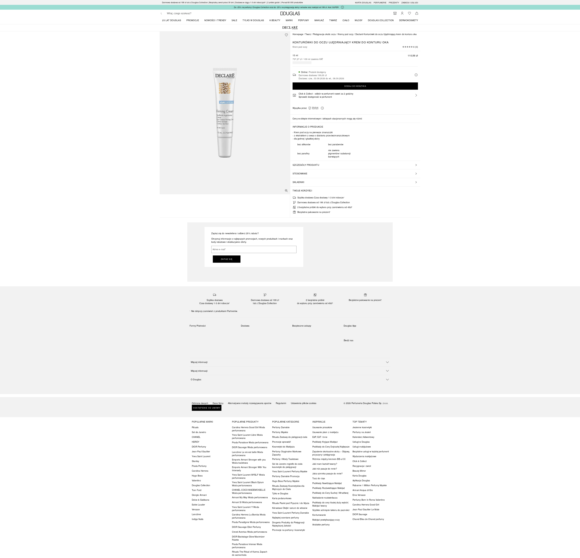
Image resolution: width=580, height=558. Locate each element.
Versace (196, 509)
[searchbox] (189, 13)
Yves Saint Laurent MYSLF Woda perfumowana (248, 476)
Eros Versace (359, 494)
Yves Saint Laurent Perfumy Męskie (289, 471)
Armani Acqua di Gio (363, 490)
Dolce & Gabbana (200, 499)
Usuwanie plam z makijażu (325, 432)
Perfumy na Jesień (362, 432)
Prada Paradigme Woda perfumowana (251, 522)
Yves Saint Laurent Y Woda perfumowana (245, 508)
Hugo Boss (197, 475)
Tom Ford (196, 490)
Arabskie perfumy (321, 524)
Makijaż (319, 20)
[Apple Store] (367, 332)
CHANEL (196, 436)
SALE (234, 20)
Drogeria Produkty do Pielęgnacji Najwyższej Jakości (288, 524)
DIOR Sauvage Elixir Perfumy (246, 526)
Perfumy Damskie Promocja (286, 476)
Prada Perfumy (199, 465)
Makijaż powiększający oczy (326, 519)
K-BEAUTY (274, 20)
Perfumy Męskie (280, 432)
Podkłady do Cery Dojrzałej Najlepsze (331, 446)
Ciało (346, 20)
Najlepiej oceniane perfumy (285, 517)
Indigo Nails (197, 519)
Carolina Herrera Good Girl (366, 504)
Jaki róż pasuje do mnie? (324, 468)
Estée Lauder (198, 504)
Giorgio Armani (199, 494)
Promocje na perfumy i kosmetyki (288, 529)
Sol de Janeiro (199, 432)
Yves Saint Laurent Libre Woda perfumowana (247, 436)
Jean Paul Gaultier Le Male (366, 509)
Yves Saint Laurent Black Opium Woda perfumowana (248, 484)
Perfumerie (380, 2)
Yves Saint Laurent (201, 456)
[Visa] (216, 333)
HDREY (195, 441)
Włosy (358, 20)
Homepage (298, 34)
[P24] (227, 333)
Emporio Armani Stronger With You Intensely (249, 469)
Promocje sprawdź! (281, 441)
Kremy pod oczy (346, 34)
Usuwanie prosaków (322, 427)
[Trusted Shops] (301, 328)
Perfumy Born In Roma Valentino (369, 499)
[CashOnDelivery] (195, 340)
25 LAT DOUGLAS (171, 20)
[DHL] (246, 333)
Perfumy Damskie (281, 427)
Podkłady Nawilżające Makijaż (327, 483)
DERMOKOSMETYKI (409, 20)
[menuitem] (173, 20)
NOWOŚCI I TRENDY (215, 20)
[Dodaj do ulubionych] (286, 35)
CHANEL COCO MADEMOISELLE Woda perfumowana (248, 491)
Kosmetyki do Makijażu (283, 446)
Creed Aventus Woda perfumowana (249, 531)
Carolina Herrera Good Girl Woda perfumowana (248, 429)
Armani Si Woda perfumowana (247, 502)
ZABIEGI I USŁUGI (409, 2)
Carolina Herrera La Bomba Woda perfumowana (249, 516)
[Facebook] (346, 346)
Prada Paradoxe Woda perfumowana (250, 442)
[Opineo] (327, 328)
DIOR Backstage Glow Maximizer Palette (248, 538)
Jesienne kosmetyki (362, 427)
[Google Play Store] (351, 332)
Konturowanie (319, 514)
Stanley (195, 461)
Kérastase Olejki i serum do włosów (289, 507)
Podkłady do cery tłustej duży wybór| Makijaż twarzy (330, 504)
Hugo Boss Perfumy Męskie (285, 481)
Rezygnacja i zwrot (362, 465)
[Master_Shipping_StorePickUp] (278, 333)
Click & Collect (360, 461)
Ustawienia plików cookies (303, 403)
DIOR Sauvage (360, 514)
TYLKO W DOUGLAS (253, 20)
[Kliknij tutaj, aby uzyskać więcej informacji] (342, 7)
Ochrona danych (200, 403)
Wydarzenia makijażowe (364, 456)
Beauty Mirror (359, 470)
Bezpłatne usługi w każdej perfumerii (371, 451)
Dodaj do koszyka (355, 86)
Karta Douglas (363, 2)
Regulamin (281, 403)
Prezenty (394, 2)
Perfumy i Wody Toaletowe (285, 458)
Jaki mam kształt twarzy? (324, 463)
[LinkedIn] (367, 346)
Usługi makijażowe (362, 446)
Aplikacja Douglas (361, 480)
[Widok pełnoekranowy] (286, 190)
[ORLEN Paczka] (267, 333)
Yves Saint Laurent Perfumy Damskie (290, 512)
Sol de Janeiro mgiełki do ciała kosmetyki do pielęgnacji (287, 465)
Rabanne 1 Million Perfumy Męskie (370, 485)
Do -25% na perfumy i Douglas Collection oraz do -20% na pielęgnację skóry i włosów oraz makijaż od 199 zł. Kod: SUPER (286, 7)
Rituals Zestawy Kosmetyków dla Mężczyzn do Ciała (288, 487)
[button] (317, 108)
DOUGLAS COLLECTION (381, 20)
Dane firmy (218, 403)
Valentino (196, 480)
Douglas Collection (201, 485)
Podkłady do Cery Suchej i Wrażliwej (330, 492)
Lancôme (196, 514)
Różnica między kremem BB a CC (329, 458)
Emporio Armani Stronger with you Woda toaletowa (249, 461)
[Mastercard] (205, 333)
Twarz (333, 20)
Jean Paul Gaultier (201, 451)
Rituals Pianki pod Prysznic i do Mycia (290, 503)
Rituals (195, 427)
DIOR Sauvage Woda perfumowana (249, 447)
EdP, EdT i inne (319, 436)
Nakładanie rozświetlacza (324, 497)
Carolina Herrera (200, 470)
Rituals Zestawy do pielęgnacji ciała (289, 436)
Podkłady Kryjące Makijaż (325, 441)
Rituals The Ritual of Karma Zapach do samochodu (249, 553)
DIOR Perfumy (199, 446)
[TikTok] (361, 346)
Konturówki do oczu (310, 42)
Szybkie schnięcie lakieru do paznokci (330, 510)
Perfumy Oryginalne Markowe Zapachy (286, 453)
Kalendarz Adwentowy (363, 436)
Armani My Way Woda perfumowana (250, 497)
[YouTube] (356, 346)
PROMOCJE (192, 20)
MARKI (289, 20)
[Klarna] (195, 333)
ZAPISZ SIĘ (227, 259)
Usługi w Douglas (361, 441)
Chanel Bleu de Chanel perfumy (368, 519)
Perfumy (303, 20)
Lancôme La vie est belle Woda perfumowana (247, 454)
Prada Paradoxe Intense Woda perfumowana (247, 546)
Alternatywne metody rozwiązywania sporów (249, 403)
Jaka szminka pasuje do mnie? (327, 473)
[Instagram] (351, 346)
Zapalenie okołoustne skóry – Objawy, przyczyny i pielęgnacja (331, 453)
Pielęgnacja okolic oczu (324, 34)
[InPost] (257, 333)
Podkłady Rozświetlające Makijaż (328, 487)
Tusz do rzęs (318, 478)
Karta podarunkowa (281, 498)
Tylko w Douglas (280, 493)
